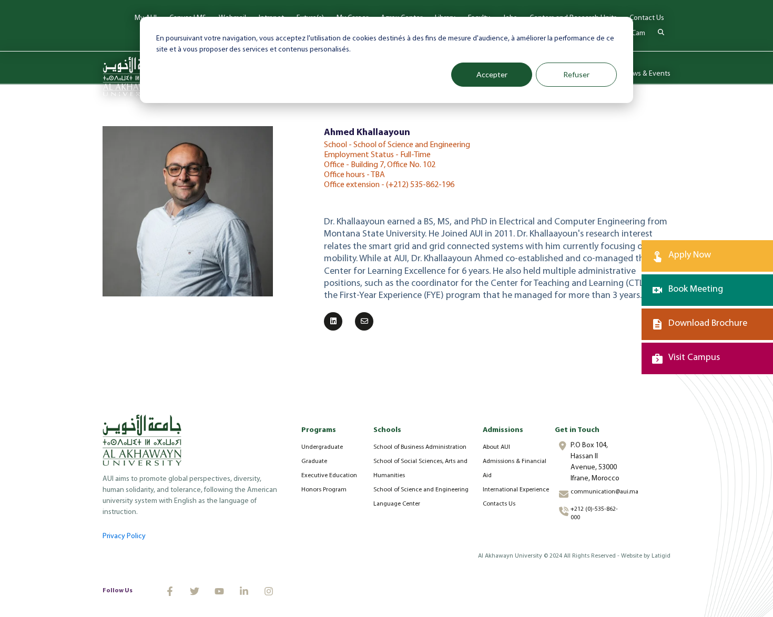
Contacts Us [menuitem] (499, 504)
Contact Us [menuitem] (646, 18)
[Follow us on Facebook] (170, 591)
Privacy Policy (124, 536)
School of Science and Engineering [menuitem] (421, 490)
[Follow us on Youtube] (219, 591)
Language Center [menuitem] (396, 504)
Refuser (576, 74)
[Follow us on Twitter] (195, 591)
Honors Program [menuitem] (324, 490)
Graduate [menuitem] (314, 461)
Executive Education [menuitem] (329, 475)
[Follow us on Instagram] (269, 591)
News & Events (647, 74)
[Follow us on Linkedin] (244, 591)
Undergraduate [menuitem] (322, 447)
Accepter (491, 74)
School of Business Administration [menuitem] (419, 447)
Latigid (661, 556)
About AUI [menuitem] (496, 447)
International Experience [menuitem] (516, 490)
